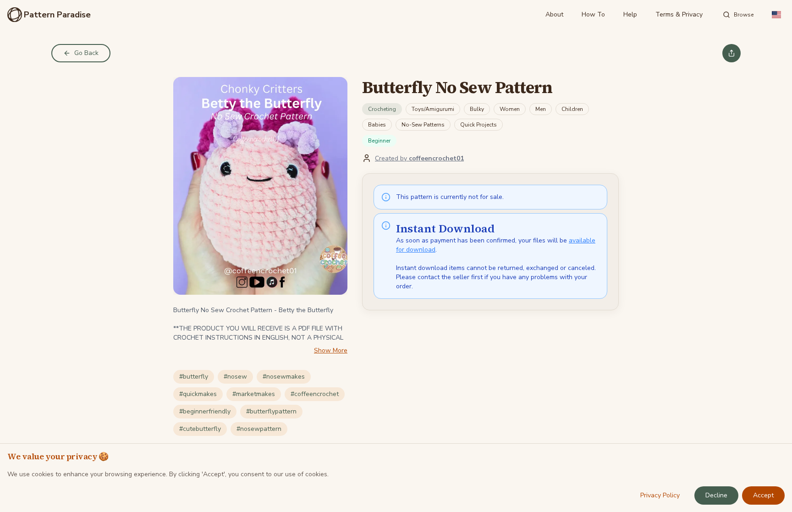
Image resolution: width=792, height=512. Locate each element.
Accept (763, 495)
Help (630, 14)
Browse (744, 14)
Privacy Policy (660, 495)
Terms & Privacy (679, 14)
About (554, 14)
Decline (716, 495)
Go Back (86, 53)
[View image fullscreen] (260, 186)
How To (593, 14)
